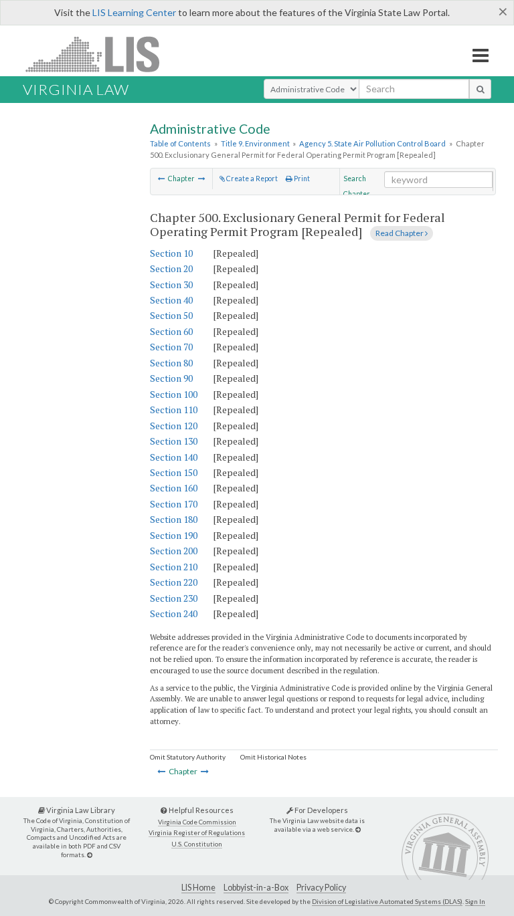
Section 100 (173, 394)
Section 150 (173, 472)
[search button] (480, 89)
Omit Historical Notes (273, 757)
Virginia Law (76, 89)
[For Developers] (358, 829)
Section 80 (171, 362)
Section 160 (173, 487)
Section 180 (173, 519)
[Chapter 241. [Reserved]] (161, 179)
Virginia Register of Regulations (197, 832)
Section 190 (173, 535)
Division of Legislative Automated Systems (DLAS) (387, 901)
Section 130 (173, 441)
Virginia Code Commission (197, 822)
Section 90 (171, 378)
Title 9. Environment (255, 143)
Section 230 (173, 598)
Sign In (475, 901)
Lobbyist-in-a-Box (256, 888)
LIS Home (198, 888)
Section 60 (171, 331)
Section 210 (173, 566)
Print (301, 179)
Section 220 (173, 582)
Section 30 (171, 284)
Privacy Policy (321, 888)
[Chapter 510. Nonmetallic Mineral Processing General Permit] (201, 179)
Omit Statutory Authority (188, 757)
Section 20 (171, 268)
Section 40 (171, 300)
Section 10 (171, 253)
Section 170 (173, 503)
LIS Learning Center (134, 12)
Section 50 (171, 315)
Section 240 (173, 613)
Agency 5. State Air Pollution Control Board (372, 143)
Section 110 (173, 409)
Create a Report (251, 179)
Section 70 (171, 346)
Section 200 (173, 550)
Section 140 (173, 457)
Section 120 (173, 425)
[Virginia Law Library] (89, 854)
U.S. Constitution (196, 844)
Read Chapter (400, 233)
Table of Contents (180, 143)
